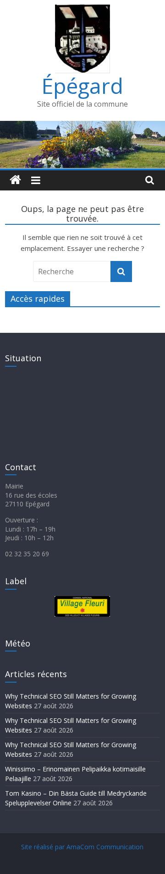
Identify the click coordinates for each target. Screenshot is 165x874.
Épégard (82, 85)
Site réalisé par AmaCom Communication (82, 846)
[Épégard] (82, 126)
